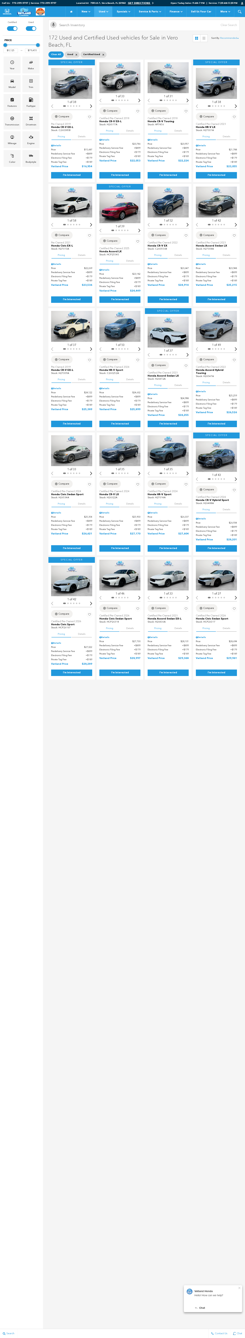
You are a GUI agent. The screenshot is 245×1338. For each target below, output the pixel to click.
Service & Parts (148, 11)
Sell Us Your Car (201, 11)
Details (82, 136)
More (223, 12)
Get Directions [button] (139, 3)
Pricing (61, 136)
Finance (175, 11)
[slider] (5, 45)
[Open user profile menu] (242, 3)
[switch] (12, 26)
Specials (122, 11)
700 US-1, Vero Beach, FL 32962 (108, 3)
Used (102, 11)
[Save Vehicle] (89, 117)
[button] (239, 11)
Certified (12, 22)
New (84, 11)
